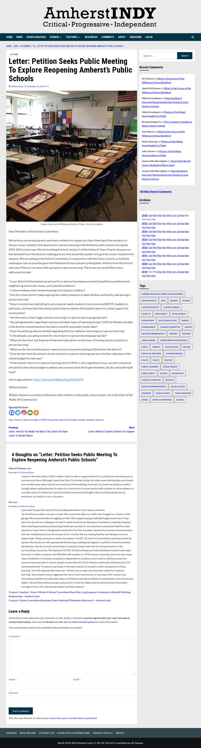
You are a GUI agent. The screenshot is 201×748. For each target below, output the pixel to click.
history (173, 333)
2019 (144, 271)
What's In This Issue (162, 400)
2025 (144, 223)
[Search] (193, 37)
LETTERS (14, 54)
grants (188, 327)
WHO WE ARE (28, 732)
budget (174, 300)
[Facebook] (11, 412)
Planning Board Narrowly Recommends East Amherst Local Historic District (165, 102)
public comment (149, 367)
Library (156, 347)
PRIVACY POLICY (103, 732)
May (169, 215)
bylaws (186, 300)
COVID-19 (44, 419)
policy (156, 360)
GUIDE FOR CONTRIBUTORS (73, 732)
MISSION (11, 732)
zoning (180, 400)
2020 (144, 263)
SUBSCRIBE (135, 37)
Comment (15, 636)
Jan (150, 215)
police (144, 360)
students (90, 419)
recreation (178, 373)
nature (186, 347)
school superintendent (153, 386)
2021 (144, 255)
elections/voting (168, 320)
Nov (148, 227)
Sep (187, 223)
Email (77, 679)
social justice (178, 386)
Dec (153, 227)
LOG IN (148, 37)
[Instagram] (24, 412)
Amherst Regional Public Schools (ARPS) (162, 294)
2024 (144, 231)
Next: (111, 429)
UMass (144, 400)
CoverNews (121, 742)
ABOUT (122, 37)
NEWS (19, 37)
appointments (148, 300)
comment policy (83, 621)
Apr (164, 215)
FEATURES (71, 37)
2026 (144, 215)
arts (163, 300)
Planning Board (174, 353)
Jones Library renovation (173, 340)
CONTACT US (46, 732)
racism (163, 373)
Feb (155, 215)
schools (81, 419)
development (179, 314)
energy (185, 320)
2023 (144, 239)
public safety (148, 373)
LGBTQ (144, 347)
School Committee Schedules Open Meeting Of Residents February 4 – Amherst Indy (65, 600)
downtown (147, 320)
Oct (144, 227)
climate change (171, 307)
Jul (178, 215)
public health (170, 367)
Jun (174, 215)
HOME (9, 37)
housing (186, 333)
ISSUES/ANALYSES (36, 37)
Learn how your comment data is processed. (73, 718)
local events (171, 347)
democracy (161, 314)
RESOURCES (91, 37)
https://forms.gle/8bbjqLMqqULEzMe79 (58, 379)
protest (168, 360)
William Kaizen (17, 86)
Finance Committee (170, 327)
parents (54, 419)
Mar (159, 215)
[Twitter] (18, 412)
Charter (17, 419)
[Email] (30, 412)
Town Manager (183, 393)
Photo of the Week (151, 353)
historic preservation (153, 333)
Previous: (38, 431)
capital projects (150, 307)
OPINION (54, 37)
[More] (36, 412)
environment (148, 327)
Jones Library (148, 340)
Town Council (162, 393)
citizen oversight (30, 419)
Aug (182, 215)
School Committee (68, 419)
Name (13, 679)
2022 (144, 247)
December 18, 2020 (35, 86)
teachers (100, 419)
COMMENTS (107, 37)
